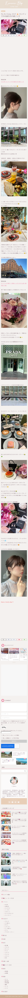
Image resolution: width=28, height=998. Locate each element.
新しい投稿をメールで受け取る (11, 738)
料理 (4, 939)
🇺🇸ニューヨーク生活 (8, 898)
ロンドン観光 (6, 894)
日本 (6, 958)
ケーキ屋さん (8, 928)
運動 (6, 984)
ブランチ (7, 921)
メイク (6, 988)
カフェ (6, 930)
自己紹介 (5, 991)
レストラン (7, 926)
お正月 (6, 904)
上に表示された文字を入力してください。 (12, 730)
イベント (5, 902)
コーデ (6, 986)
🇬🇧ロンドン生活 (7, 965)
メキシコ (7, 956)
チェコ (6, 950)
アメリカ (7, 954)
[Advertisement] (14, 53)
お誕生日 (7, 906)
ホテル (6, 925)
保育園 (6, 971)
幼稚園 (6, 973)
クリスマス (7, 908)
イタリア (7, 952)
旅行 (4, 943)
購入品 (5, 935)
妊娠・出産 (6, 961)
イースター (7, 910)
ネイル (6, 979)
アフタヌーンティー (9, 932)
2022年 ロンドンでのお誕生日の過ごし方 (12, 82)
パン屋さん (7, 923)
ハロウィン (7, 911)
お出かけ (3, 11)
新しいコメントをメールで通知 (11, 735)
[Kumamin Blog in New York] (14, 7)
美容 (4, 976)
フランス (7, 947)
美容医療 (7, 982)
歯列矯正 (7, 981)
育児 (4, 968)
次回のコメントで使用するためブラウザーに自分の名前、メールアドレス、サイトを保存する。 (13, 722)
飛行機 (6, 945)
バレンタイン (8, 915)
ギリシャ (7, 949)
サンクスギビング (9, 913)
